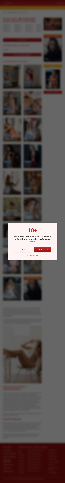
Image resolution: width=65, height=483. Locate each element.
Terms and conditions (32, 255)
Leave (22, 250)
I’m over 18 (43, 250)
